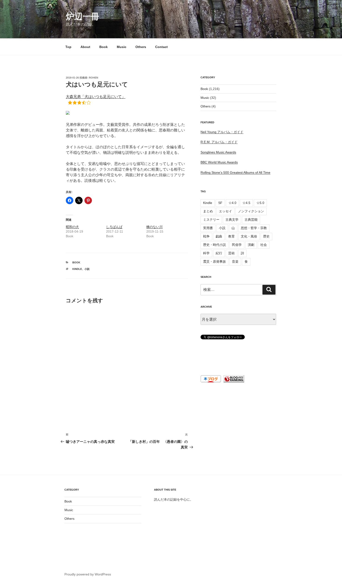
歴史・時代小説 (214, 245)
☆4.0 (232, 203)
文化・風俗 (249, 236)
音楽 (235, 261)
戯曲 (219, 236)
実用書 (208, 228)
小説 (87, 269)
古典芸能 (251, 219)
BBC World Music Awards (219, 162)
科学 (206, 253)
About (85, 47)
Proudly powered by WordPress (87, 574)
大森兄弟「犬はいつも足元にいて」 (95, 97)
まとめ (208, 211)
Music (121, 47)
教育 (231, 236)
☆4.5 (246, 203)
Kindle (77, 269)
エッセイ (225, 211)
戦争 (206, 236)
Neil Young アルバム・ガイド (222, 132)
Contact (161, 47)
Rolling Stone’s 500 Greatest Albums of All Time (235, 172)
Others (140, 47)
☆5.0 (260, 203)
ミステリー (211, 219)
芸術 (231, 253)
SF (220, 203)
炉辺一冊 (82, 16)
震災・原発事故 (214, 261)
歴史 (266, 236)
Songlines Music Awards (218, 152)
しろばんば (114, 227)
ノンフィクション (251, 211)
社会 (263, 245)
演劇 (251, 245)
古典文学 (231, 219)
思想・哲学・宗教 (254, 228)
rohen (93, 77)
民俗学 (237, 245)
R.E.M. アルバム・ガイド (219, 142)
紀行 (219, 253)
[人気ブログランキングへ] (233, 381)
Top (68, 47)
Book (103, 47)
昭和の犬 (72, 227)
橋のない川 (154, 227)
